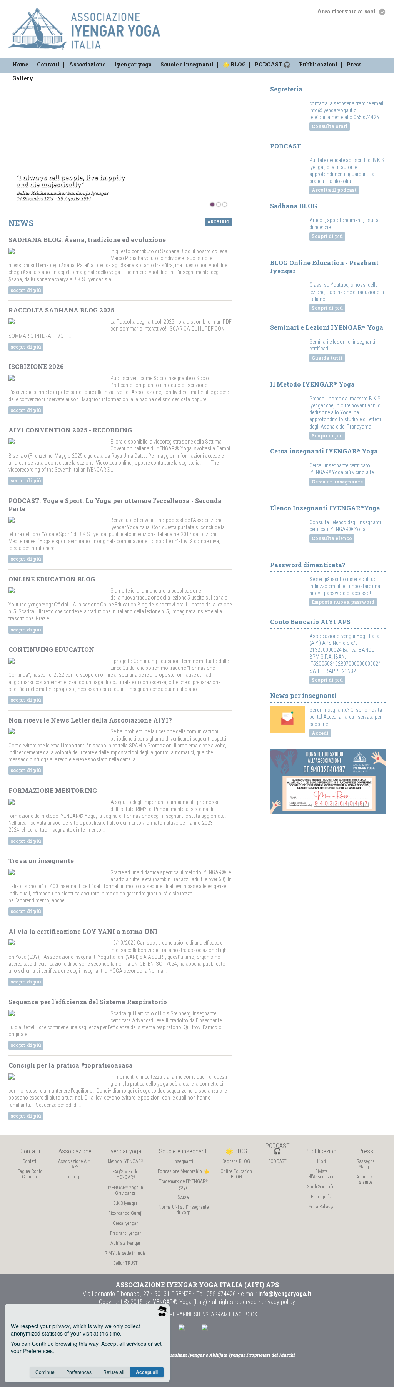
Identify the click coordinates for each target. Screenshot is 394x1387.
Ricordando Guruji (125, 1213)
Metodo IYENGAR (125, 1161)
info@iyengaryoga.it (284, 1293)
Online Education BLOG (236, 1174)
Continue (45, 1372)
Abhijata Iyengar (125, 1243)
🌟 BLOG (234, 64)
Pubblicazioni (318, 64)
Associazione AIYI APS (75, 1164)
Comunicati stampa (365, 1179)
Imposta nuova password (343, 602)
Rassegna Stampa (366, 1164)
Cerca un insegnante (337, 481)
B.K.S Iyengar (125, 1203)
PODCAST (277, 1161)
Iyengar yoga (133, 64)
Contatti (48, 64)
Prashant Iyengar (125, 1233)
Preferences (79, 1372)
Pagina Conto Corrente (30, 1174)
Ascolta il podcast (334, 190)
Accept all (147, 1372)
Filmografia (321, 1196)
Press (354, 64)
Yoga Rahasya (321, 1206)
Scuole (183, 1197)
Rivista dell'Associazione (321, 1174)
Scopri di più (327, 236)
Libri (321, 1161)
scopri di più (26, 290)
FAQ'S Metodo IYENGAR (125, 1174)
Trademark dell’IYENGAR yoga (183, 1184)
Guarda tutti (327, 358)
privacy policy (278, 1302)
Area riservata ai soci (347, 11)
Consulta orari (329, 126)
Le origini (75, 1176)
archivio (218, 221)
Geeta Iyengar (125, 1223)
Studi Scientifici (321, 1186)
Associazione (87, 64)
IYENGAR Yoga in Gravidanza (125, 1190)
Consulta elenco (332, 538)
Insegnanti (183, 1161)
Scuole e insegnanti (187, 64)
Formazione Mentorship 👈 (183, 1171)
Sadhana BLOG (236, 1161)
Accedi (320, 733)
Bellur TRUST (125, 1263)
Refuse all (113, 1372)
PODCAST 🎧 (272, 64)
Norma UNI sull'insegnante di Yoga (184, 1209)
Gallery (22, 78)
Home (20, 64)
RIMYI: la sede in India (125, 1253)
